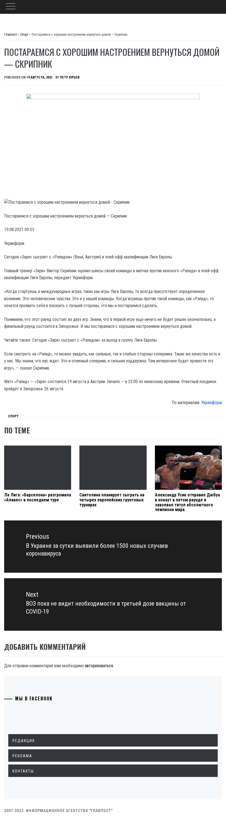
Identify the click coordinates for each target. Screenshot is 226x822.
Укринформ (211, 402)
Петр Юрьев (69, 77)
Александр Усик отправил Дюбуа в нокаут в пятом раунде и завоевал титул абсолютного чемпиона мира (187, 502)
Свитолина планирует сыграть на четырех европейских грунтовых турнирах (111, 499)
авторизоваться (99, 665)
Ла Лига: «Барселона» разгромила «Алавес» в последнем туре (37, 497)
